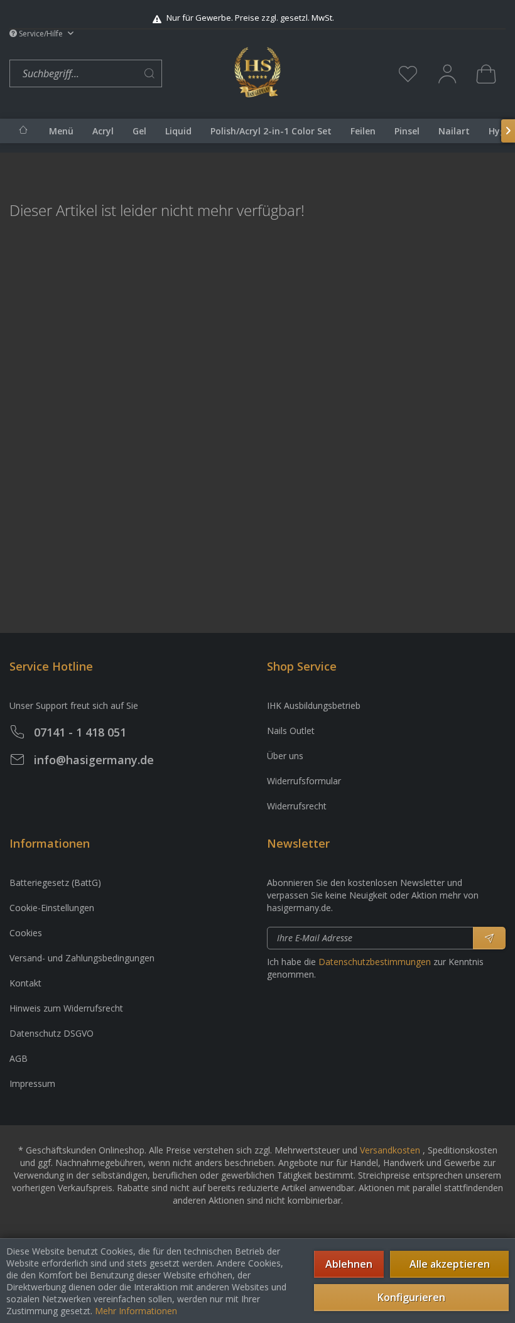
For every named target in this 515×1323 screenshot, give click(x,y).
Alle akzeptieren (449, 1264)
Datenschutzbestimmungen (374, 962)
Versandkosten (390, 1150)
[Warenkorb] (486, 73)
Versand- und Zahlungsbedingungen (81, 958)
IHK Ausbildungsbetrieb (313, 705)
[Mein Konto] (447, 73)
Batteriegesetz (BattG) (55, 882)
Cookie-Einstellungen (51, 908)
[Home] (23, 130)
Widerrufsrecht (297, 806)
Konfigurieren (411, 1297)
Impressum (32, 1083)
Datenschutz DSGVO (51, 1033)
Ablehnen (348, 1264)
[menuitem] (118, 74)
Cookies (25, 933)
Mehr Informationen (136, 1311)
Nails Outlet (291, 731)
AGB (18, 1058)
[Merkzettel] (408, 73)
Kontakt (25, 983)
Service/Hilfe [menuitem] (41, 34)
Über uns (285, 756)
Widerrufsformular (304, 781)
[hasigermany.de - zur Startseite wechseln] (257, 72)
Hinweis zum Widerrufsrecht (66, 1008)
